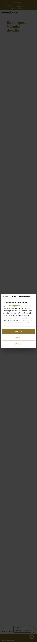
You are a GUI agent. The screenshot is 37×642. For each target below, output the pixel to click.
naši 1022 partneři (13, 306)
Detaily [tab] (13, 296)
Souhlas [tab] (5, 296)
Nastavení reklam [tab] (25, 296)
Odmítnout (18, 344)
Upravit (17, 338)
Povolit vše (18, 331)
